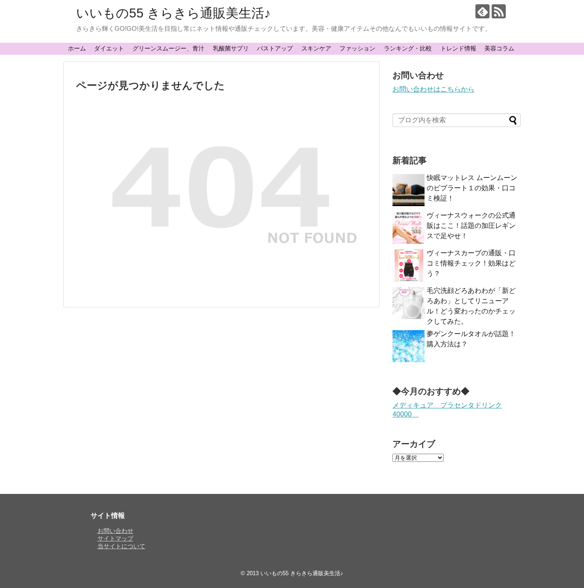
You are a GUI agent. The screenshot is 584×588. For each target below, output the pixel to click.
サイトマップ (115, 538)
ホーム (77, 48)
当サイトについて (121, 546)
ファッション (357, 48)
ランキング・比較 (408, 48)
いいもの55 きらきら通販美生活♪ (173, 13)
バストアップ (275, 48)
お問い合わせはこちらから (433, 89)
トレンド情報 (458, 48)
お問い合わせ (115, 530)
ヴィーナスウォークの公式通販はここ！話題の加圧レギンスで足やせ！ (471, 225)
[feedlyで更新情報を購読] (482, 11)
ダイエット (109, 48)
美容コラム (499, 48)
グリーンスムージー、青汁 (168, 48)
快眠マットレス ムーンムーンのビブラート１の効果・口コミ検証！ (472, 188)
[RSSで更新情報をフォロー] (499, 11)
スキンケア (316, 48)
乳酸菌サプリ (231, 48)
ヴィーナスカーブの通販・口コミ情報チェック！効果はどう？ (471, 263)
